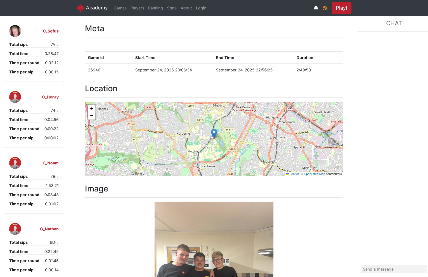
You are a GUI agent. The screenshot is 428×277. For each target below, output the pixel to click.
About (186, 7)
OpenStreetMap (314, 174)
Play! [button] (341, 8)
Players (137, 7)
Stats (172, 7)
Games (120, 7)
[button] (214, 134)
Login (201, 7)
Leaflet (294, 174)
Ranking (155, 7)
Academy (96, 8)
